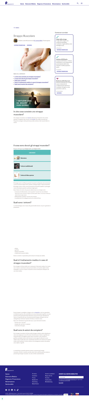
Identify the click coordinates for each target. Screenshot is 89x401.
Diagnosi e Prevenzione (44, 4)
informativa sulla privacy (71, 379)
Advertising (34, 381)
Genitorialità (65, 4)
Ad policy (47, 377)
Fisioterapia (29, 45)
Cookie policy (48, 379)
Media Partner (35, 383)
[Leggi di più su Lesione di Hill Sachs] (64, 64)
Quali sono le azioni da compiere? (24, 84)
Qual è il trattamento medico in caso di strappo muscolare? (31, 82)
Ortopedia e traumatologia (19, 45)
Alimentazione (56, 4)
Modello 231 (35, 379)
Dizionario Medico (30, 4)
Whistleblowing (48, 381)
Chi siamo (34, 373)
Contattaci (34, 375)
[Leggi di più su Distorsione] (32, 158)
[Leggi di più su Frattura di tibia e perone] (32, 175)
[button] (32, 98)
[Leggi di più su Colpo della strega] (64, 43)
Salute (22, 4)
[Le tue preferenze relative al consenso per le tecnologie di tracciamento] (2, 398)
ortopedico (37, 312)
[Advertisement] (44, 14)
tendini (33, 119)
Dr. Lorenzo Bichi (38, 40)
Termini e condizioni (50, 373)
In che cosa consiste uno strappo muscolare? (28, 77)
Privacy (34, 377)
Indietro (17, 27)
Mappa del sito (48, 375)
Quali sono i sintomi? (20, 80)
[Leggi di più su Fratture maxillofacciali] (32, 166)
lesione (29, 118)
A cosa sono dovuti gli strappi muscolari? (26, 78)
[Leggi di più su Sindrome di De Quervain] (64, 85)
